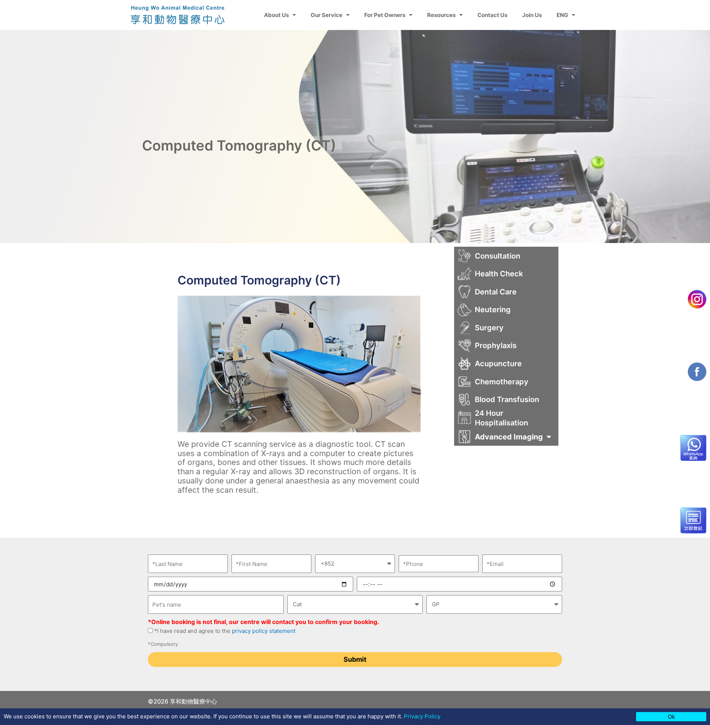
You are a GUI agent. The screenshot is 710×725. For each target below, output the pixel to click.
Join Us (532, 14)
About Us (276, 14)
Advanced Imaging (509, 436)
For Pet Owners (384, 14)
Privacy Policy (422, 716)
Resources (441, 14)
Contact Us (492, 14)
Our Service (326, 14)
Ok (671, 716)
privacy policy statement (262, 630)
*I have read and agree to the (224, 630)
